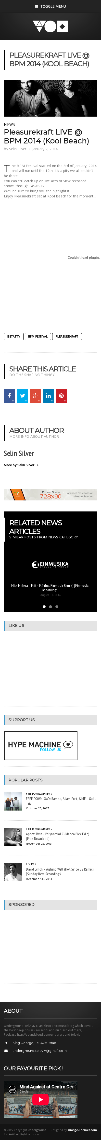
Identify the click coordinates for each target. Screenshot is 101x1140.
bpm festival (38, 336)
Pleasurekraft (67, 336)
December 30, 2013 (39, 879)
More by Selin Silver (19, 465)
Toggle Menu (53, 6)
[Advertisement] (40, 946)
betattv (13, 336)
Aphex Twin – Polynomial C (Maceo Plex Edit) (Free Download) (57, 836)
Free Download (35, 793)
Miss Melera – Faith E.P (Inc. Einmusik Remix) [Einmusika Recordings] (50, 588)
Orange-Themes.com (82, 1130)
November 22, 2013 (39, 843)
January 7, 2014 (45, 148)
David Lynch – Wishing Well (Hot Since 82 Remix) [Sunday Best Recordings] (60, 871)
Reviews (31, 864)
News (9, 124)
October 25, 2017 (37, 808)
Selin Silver (17, 148)
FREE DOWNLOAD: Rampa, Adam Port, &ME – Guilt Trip (61, 801)
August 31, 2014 (50, 595)
